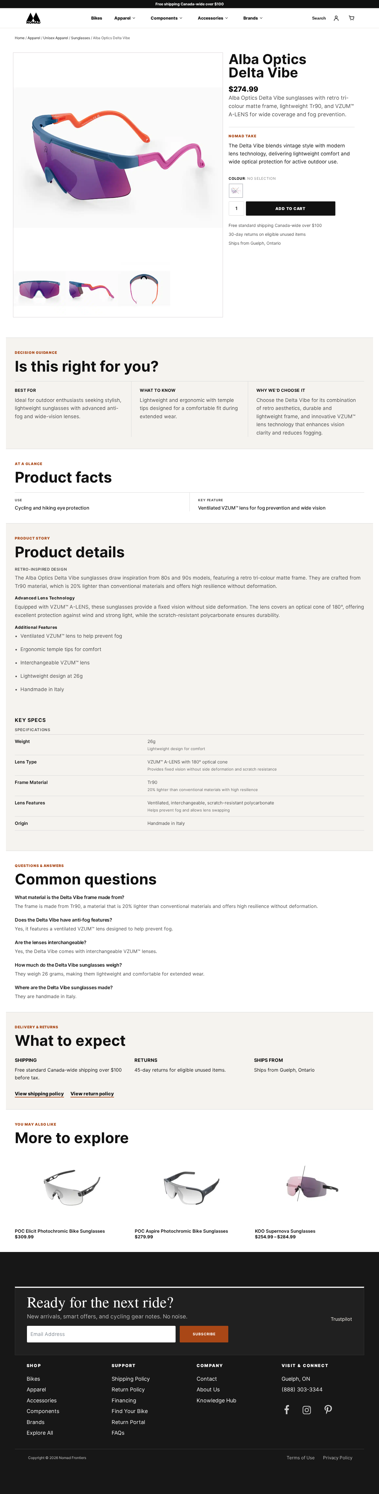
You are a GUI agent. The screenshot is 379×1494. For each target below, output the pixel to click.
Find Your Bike (130, 1411)
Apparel (122, 17)
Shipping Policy (131, 1379)
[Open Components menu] (183, 18)
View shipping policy (39, 1094)
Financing (124, 1400)
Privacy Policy (337, 1457)
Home (20, 38)
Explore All (40, 1433)
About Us (208, 1389)
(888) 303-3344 (302, 1389)
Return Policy (128, 1389)
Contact (207, 1379)
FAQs (118, 1433)
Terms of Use (301, 1457)
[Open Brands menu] (263, 18)
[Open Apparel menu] (136, 18)
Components (164, 17)
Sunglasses (80, 38)
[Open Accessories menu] (228, 18)
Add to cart (290, 208)
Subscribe (204, 1334)
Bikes (96, 17)
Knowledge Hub (216, 1400)
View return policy (92, 1094)
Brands (250, 17)
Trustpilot (341, 1319)
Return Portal (128, 1422)
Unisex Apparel (55, 38)
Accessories (210, 17)
